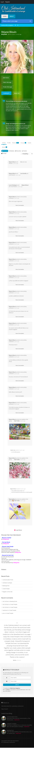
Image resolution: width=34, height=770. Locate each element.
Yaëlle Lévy (12, 450)
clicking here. (6, 539)
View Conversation (20, 205)
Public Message (7, 82)
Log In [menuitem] (2, 2)
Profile (9, 143)
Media (4, 147)
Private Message (7, 87)
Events (29, 143)
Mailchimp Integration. (15, 688)
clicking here (16, 562)
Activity (4, 143)
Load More (19, 530)
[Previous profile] (15, 25)
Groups (23, 143)
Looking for (6, 93)
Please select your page (10, 21)
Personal (5, 151)
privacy (7, 689)
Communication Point (7, 580)
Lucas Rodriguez (13, 185)
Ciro (21, 162)
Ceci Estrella (23, 173)
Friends (15, 143)
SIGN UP (12, 16)
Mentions (12, 151)
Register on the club (7, 591)
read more (16, 720)
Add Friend (6, 77)
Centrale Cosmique (7, 583)
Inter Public (17, 421)
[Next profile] (17, 25)
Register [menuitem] (7, 2)
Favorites (19, 151)
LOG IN (4, 16)
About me (16, 93)
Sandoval (4, 610)
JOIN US (17, 684)
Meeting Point (5, 585)
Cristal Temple (6, 588)
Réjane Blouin (12, 162)
